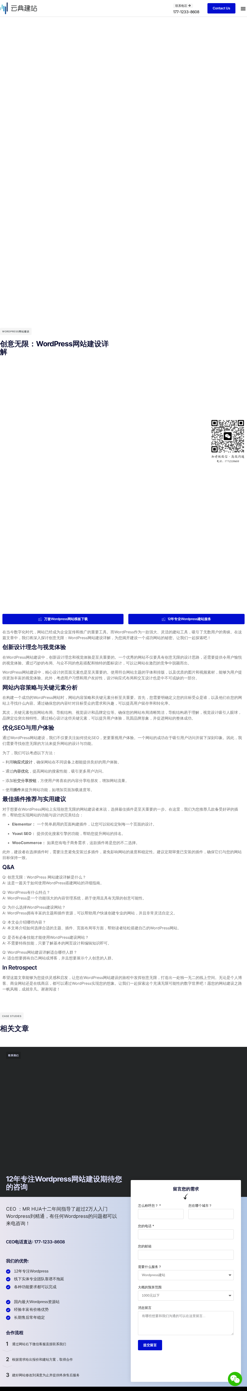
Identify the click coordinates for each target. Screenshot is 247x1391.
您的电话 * (146, 1226)
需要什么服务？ (150, 1267)
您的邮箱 (144, 1246)
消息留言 (144, 1308)
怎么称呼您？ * (149, 1205)
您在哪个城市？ (200, 1205)
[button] (243, 8)
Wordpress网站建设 (15, 331)
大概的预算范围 (150, 1287)
